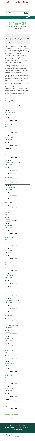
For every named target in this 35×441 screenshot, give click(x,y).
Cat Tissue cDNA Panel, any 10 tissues (14, 401)
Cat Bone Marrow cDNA (10, 150)
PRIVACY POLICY (17, 429)
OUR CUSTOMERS (20, 425)
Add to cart (13, 120)
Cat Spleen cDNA (9, 350)
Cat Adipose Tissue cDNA (11, 112)
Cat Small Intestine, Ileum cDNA (12, 313)
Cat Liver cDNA (8, 250)
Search (28, 419)
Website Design (25, 435)
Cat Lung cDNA (8, 262)
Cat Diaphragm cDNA (10, 187)
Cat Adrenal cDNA (9, 124)
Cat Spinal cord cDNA (10, 338)
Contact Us (9, 2)
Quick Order (17, 2)
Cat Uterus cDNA (9, 388)
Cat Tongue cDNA (9, 375)
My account (26, 2)
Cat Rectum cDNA (9, 275)
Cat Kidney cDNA (9, 237)
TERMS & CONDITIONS (22, 427)
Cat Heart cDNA (8, 225)
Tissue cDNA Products (24, 26)
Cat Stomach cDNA (9, 363)
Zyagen (17, 9)
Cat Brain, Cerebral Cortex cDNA (12, 162)
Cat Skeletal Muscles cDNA (11, 288)
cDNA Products (13, 26)
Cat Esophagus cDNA (10, 200)
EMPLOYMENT (10, 427)
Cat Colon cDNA (8, 175)
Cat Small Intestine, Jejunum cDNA (13, 325)
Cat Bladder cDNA (9, 137)
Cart (28, 4)
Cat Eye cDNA (8, 212)
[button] (26, 17)
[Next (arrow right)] (2, 440)
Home (6, 26)
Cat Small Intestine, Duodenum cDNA (13, 300)
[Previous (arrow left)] (0, 440)
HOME (11, 425)
